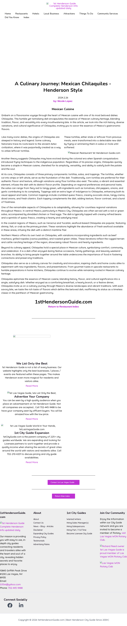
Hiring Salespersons (76, 526)
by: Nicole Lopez (62, 101)
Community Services (107, 13)
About (36, 519)
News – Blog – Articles (43, 526)
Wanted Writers (74, 519)
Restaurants (21, 13)
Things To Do (86, 13)
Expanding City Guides (43, 533)
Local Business (51, 13)
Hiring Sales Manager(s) (78, 523)
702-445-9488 (15, 587)
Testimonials (39, 540)
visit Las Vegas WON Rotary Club (113, 536)
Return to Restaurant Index (63, 306)
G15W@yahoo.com (10, 584)
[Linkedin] (21, 605)
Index (26, 17)
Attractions (69, 13)
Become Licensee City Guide (79, 533)
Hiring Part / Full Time (76, 530)
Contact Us (38, 523)
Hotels (35, 13)
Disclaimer (38, 530)
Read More (32, 385)
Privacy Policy (39, 537)
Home (8, 13)
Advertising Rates (41, 544)
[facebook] (9, 605)
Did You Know (12, 17)
